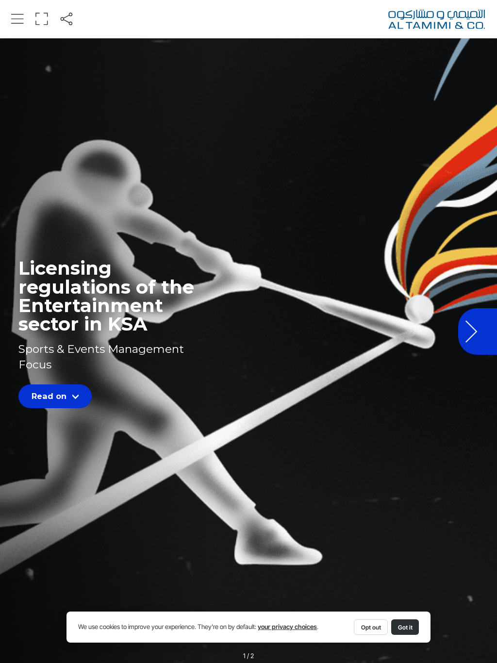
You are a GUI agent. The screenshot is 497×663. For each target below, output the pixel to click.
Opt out (371, 627)
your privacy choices (287, 626)
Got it (405, 627)
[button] (17, 18)
